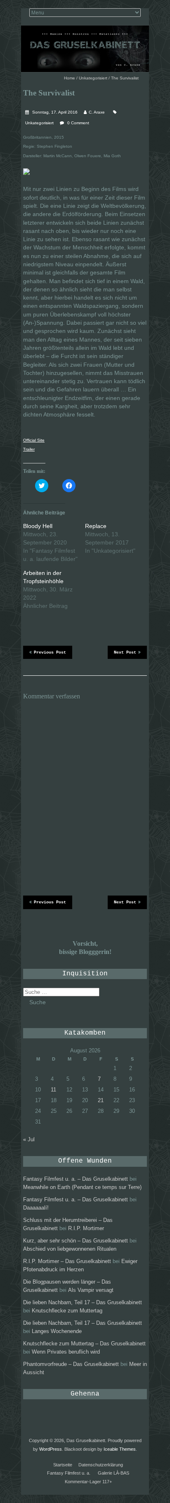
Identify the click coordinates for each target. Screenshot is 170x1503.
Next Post (125, 652)
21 (101, 1100)
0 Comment (78, 123)
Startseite (62, 1464)
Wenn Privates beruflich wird (66, 1352)
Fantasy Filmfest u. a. (68, 1472)
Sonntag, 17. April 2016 (54, 112)
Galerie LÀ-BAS (113, 1472)
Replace (95, 526)
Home (69, 78)
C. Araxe (97, 112)
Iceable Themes (120, 1449)
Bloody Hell (37, 526)
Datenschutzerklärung (100, 1464)
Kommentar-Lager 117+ (88, 1481)
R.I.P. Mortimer (86, 1228)
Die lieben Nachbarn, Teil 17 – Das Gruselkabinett (82, 1302)
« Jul (29, 1139)
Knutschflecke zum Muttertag (67, 1311)
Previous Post (50, 652)
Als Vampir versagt (90, 1290)
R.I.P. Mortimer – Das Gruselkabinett (67, 1261)
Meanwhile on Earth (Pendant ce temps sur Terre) (82, 1187)
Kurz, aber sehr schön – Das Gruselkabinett (75, 1241)
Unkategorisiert (93, 78)
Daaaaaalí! (36, 1208)
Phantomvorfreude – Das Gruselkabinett (71, 1364)
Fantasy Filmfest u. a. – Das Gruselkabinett (75, 1179)
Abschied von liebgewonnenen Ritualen (69, 1249)
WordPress (50, 1449)
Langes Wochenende (57, 1331)
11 (53, 1090)
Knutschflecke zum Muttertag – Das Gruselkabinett (84, 1343)
